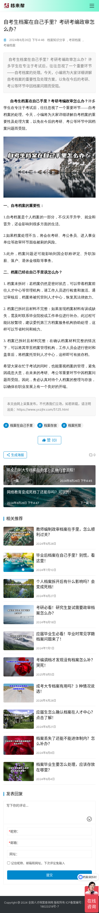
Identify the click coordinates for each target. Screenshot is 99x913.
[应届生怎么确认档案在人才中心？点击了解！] (18, 719)
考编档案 (9, 45)
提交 (49, 875)
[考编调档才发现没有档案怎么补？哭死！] (18, 666)
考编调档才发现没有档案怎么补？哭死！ (65, 662)
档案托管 (74, 425)
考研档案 (75, 40)
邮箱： (14, 843)
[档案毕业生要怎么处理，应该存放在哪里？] (18, 771)
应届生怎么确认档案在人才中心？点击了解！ (65, 715)
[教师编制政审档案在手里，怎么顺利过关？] (18, 536)
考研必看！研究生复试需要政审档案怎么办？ (65, 610)
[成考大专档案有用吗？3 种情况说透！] (18, 693)
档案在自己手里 (21, 425)
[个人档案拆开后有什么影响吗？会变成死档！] (18, 588)
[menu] (92, 6)
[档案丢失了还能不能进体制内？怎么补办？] (18, 745)
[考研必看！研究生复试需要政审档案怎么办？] (18, 614)
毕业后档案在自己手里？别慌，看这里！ (65, 558)
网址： (14, 854)
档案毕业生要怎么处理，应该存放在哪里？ (65, 767)
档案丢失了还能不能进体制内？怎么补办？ (65, 741)
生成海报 (17, 455)
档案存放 (50, 425)
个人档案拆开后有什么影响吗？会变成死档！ (65, 584)
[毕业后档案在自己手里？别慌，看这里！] (18, 562)
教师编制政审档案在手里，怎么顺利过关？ (65, 532)
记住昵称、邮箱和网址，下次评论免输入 (37, 863)
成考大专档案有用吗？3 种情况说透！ (65, 689)
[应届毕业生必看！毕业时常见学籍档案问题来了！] (18, 640)
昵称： (14, 831)
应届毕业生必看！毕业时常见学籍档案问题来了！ (65, 636)
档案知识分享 (56, 40)
